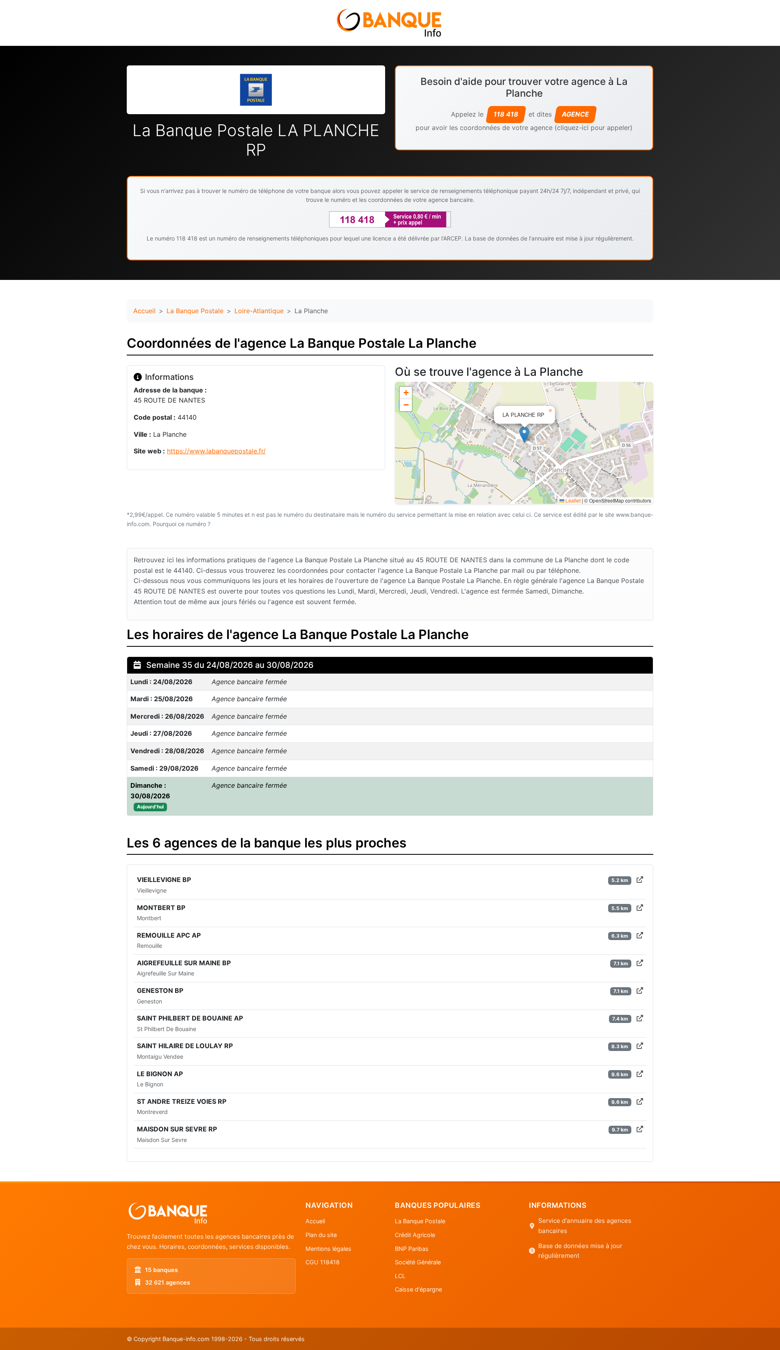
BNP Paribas (412, 1248)
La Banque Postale (195, 311)
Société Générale (418, 1262)
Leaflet (572, 500)
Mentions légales (328, 1248)
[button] (524, 434)
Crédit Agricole (415, 1234)
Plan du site (321, 1234)
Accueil (144, 311)
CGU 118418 (323, 1262)
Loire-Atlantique (259, 311)
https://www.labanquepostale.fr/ (216, 451)
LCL (400, 1275)
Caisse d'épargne (418, 1289)
